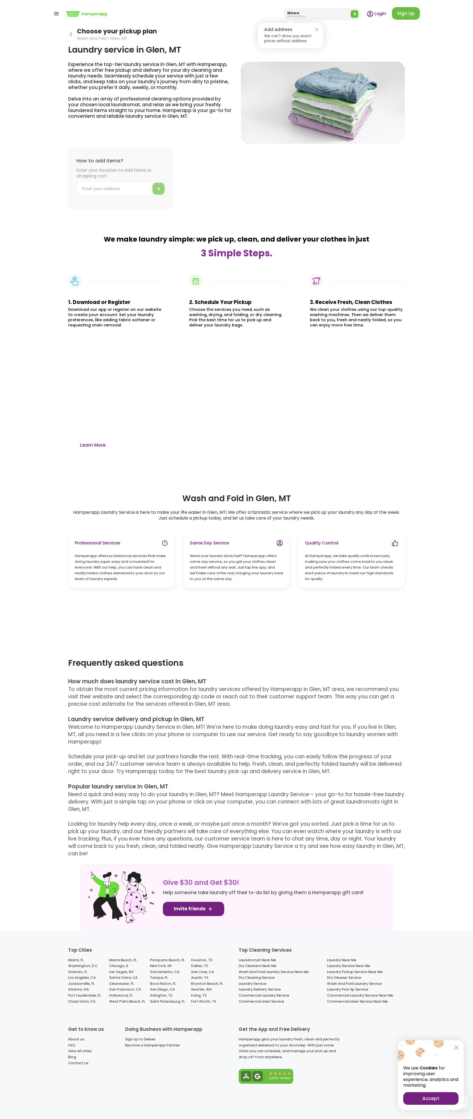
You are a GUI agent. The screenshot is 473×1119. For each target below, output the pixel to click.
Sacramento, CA (165, 971)
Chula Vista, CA (82, 1001)
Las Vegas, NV (121, 971)
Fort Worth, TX (203, 1001)
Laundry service (252, 983)
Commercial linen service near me (357, 1001)
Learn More (93, 445)
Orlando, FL (77, 971)
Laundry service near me (348, 965)
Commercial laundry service (264, 995)
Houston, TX (201, 960)
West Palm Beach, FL (127, 1001)
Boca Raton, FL (163, 983)
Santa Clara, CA (123, 977)
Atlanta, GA (78, 989)
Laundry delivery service (260, 989)
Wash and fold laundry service (354, 983)
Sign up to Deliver (140, 1039)
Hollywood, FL (120, 995)
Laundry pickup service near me (355, 971)
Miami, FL (75, 960)
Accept (430, 1098)
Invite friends (190, 909)
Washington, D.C (83, 965)
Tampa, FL (159, 977)
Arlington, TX (161, 995)
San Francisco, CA (125, 989)
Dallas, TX (199, 965)
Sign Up (406, 13)
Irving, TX (199, 995)
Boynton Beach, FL (207, 983)
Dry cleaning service (257, 977)
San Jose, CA (202, 971)
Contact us (78, 1063)
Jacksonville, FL (81, 983)
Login (379, 13)
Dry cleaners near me (257, 965)
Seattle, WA (201, 989)
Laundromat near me (257, 960)
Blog (72, 1057)
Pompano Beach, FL (167, 960)
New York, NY (161, 965)
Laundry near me (341, 960)
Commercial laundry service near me (360, 995)
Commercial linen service (261, 1001)
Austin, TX (199, 977)
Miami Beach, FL (123, 960)
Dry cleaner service (344, 977)
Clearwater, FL (121, 983)
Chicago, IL (118, 965)
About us (76, 1039)
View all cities (80, 1051)
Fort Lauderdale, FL (84, 995)
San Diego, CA (162, 989)
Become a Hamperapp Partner (152, 1045)
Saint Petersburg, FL (167, 1001)
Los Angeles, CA (82, 977)
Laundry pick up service (347, 989)
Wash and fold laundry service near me (274, 971)
